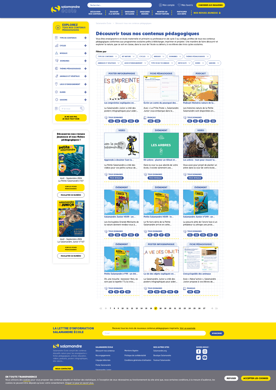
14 (141, 308)
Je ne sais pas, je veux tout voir (70, 118)
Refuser (231, 378)
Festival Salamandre (161, 360)
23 (185, 308)
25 (194, 308)
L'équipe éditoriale (103, 360)
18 (160, 308)
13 (137, 308)
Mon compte (169, 5)
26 (199, 308)
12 (132, 308)
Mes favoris (187, 5)
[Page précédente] (106, 308)
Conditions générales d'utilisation (137, 360)
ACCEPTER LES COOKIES (255, 378)
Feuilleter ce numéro (71, 195)
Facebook (198, 351)
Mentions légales (131, 350)
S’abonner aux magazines (211, 5)
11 (127, 308)
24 (190, 308)
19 (165, 308)
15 (146, 308)
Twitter (198, 357)
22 (180, 308)
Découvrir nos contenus (105, 350)
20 (170, 308)
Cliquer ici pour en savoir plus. (79, 382)
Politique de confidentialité (135, 355)
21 (175, 308)
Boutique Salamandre (162, 355)
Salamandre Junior (103, 370)
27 (204, 308)
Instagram (205, 351)
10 (123, 308)
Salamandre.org (160, 350)
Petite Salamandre (103, 365)
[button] (71, 37)
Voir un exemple (187, 328)
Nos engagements (103, 355)
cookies (26, 379)
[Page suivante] (212, 308)
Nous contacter (63, 369)
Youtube (205, 357)
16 (151, 308)
